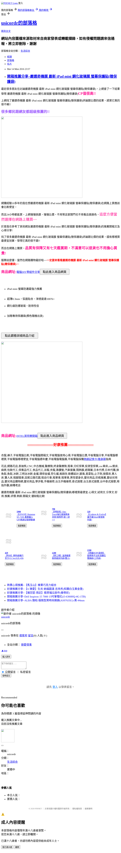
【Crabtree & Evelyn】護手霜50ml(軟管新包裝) (96, 517)
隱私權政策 (77, 809)
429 (6, 553)
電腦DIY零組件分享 (28, 272)
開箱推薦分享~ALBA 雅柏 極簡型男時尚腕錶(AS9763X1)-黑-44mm (46, 600)
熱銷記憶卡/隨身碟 (95, 459)
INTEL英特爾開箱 (27, 436)
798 (53, 509)
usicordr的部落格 (19, 23)
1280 (54, 553)
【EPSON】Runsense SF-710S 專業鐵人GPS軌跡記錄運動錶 (26, 517)
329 (88, 512)
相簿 (9, 57)
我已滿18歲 (7, 847)
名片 (9, 64)
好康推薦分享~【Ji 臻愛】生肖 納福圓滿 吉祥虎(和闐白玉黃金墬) (45, 588)
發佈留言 (6, 676)
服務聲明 (88, 809)
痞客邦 (23, 635)
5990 (19, 512)
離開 (17, 847)
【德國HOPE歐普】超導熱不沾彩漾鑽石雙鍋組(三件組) (96, 555)
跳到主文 (6, 31)
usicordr (5, 616)
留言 (30, 635)
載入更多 (6, 657)
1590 (89, 550)
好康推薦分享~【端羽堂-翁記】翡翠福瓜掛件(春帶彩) (38, 592)
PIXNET (38, 809)
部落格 (10, 60)
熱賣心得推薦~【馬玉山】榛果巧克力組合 (31, 585)
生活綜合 (25, 51)
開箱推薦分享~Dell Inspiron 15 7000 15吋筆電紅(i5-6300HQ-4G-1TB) (46, 596)
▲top (4, 650)
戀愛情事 (26, 644)
